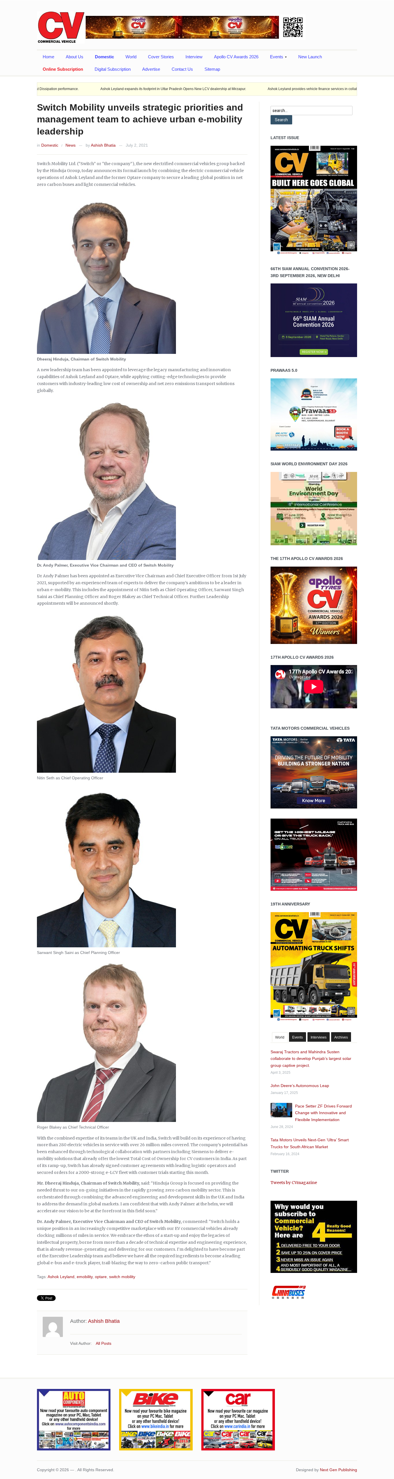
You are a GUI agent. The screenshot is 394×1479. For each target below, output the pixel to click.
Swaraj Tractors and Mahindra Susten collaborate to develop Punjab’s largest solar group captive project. (311, 1059)
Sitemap (212, 69)
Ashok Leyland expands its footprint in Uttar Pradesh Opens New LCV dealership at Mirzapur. (116, 89)
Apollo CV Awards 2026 (236, 56)
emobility (85, 1276)
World (130, 56)
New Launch (310, 56)
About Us (74, 56)
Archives (341, 1037)
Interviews (319, 1037)
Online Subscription (63, 69)
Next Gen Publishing (338, 1469)
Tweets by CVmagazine (294, 1182)
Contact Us (182, 69)
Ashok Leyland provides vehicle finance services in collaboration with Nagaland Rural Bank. (283, 89)
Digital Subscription (113, 69)
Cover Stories (161, 56)
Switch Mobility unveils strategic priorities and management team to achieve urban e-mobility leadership (140, 119)
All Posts (103, 1343)
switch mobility (122, 1276)
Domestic (104, 56)
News (70, 145)
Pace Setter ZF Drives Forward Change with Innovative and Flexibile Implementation (323, 1113)
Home (48, 56)
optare (101, 1276)
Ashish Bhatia (103, 145)
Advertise (151, 69)
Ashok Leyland (61, 1276)
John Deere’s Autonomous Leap (300, 1085)
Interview (193, 56)
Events (273, 58)
